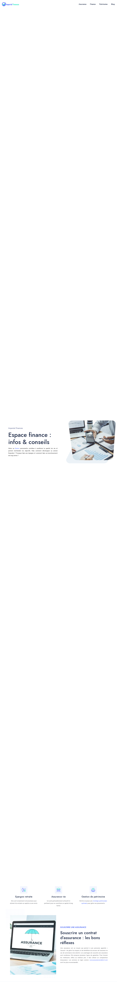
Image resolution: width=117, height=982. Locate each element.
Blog (113, 4)
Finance (93, 4)
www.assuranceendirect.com (98, 960)
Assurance (82, 4)
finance (17, 448)
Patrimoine (103, 4)
